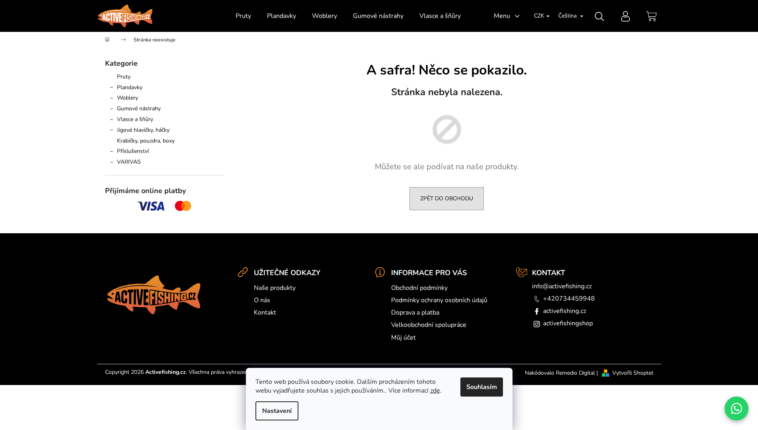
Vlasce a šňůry (135, 119)
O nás (262, 300)
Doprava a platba (415, 312)
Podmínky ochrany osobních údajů (439, 300)
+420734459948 (569, 298)
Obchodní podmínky (419, 287)
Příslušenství (133, 151)
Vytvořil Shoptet (632, 373)
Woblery (127, 98)
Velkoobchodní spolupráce (428, 325)
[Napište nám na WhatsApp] (736, 408)
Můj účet (403, 337)
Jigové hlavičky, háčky (143, 130)
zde (435, 390)
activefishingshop (568, 323)
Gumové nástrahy (139, 108)
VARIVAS (129, 162)
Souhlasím (481, 387)
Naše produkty (275, 287)
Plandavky (129, 87)
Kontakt (265, 312)
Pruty (124, 76)
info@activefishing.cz (562, 286)
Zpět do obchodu (446, 198)
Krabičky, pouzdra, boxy (146, 141)
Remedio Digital (575, 373)
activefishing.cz (564, 311)
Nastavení (277, 411)
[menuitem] (243, 16)
